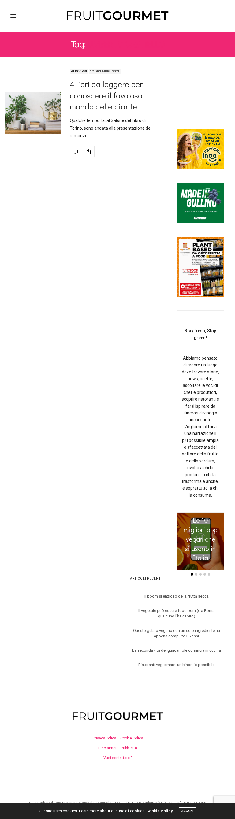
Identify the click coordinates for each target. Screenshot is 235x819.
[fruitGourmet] (118, 15)
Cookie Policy (131, 738)
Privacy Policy (104, 738)
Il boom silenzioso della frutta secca (176, 596)
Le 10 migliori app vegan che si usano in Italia (201, 539)
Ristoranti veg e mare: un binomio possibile (176, 664)
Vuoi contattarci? (117, 758)
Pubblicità (129, 748)
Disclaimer (107, 748)
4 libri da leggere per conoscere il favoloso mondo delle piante (106, 95)
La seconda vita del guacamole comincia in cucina (176, 650)
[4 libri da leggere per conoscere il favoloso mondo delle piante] (33, 113)
